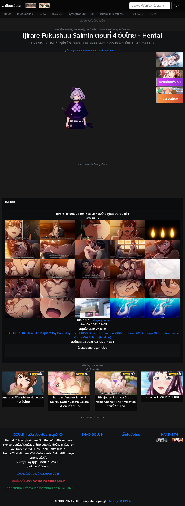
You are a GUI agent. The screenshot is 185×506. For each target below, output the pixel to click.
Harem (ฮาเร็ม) (136, 333)
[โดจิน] (31, 5)
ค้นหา (177, 5)
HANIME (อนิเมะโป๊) (18, 333)
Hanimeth (57, 14)
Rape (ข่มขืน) (155, 333)
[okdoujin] (161, 440)
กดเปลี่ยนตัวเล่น (170, 82)
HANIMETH (169, 434)
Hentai (42, 14)
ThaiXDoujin (137, 14)
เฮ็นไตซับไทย (131, 434)
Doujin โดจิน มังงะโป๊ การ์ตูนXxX (38, 434)
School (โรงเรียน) (100, 337)
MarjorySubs (100, 320)
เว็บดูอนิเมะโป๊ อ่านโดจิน (112, 14)
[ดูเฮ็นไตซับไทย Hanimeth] (177, 440)
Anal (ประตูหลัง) (41, 333)
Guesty (113, 501)
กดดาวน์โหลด (169, 98)
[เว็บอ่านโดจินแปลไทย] (169, 59)
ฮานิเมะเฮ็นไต (11, 5)
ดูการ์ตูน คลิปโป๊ (77, 14)
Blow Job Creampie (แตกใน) (107, 333)
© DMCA (125, 501)
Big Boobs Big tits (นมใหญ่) (70, 333)
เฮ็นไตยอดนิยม (25, 14)
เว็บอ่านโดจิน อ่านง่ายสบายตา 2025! (38, 473)
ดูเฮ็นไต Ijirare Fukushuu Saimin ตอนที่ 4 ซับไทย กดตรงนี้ (92, 50)
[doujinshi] (44, 5)
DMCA (153, 14)
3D (92, 14)
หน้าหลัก (7, 14)
